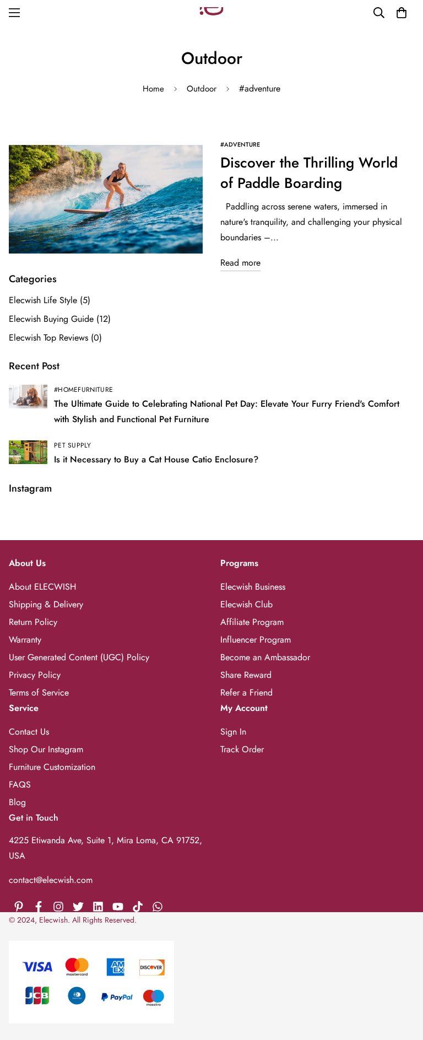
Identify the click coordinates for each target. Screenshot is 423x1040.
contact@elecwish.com (51, 880)
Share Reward (246, 675)
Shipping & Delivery (46, 604)
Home (153, 89)
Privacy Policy (35, 675)
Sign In (233, 731)
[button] (401, 12)
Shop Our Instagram (46, 749)
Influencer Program (255, 639)
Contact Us (29, 731)
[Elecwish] (211, 13)
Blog (17, 802)
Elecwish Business (252, 586)
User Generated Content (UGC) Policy (79, 657)
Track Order (242, 749)
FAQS (20, 784)
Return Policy (33, 622)
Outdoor (201, 89)
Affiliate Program (252, 622)
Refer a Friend (246, 692)
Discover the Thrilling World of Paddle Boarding (309, 172)
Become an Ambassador (265, 657)
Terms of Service (39, 692)
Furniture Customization (52, 767)
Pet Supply (72, 445)
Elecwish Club (246, 604)
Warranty (25, 639)
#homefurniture (83, 390)
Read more (240, 262)
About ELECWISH (42, 586)
